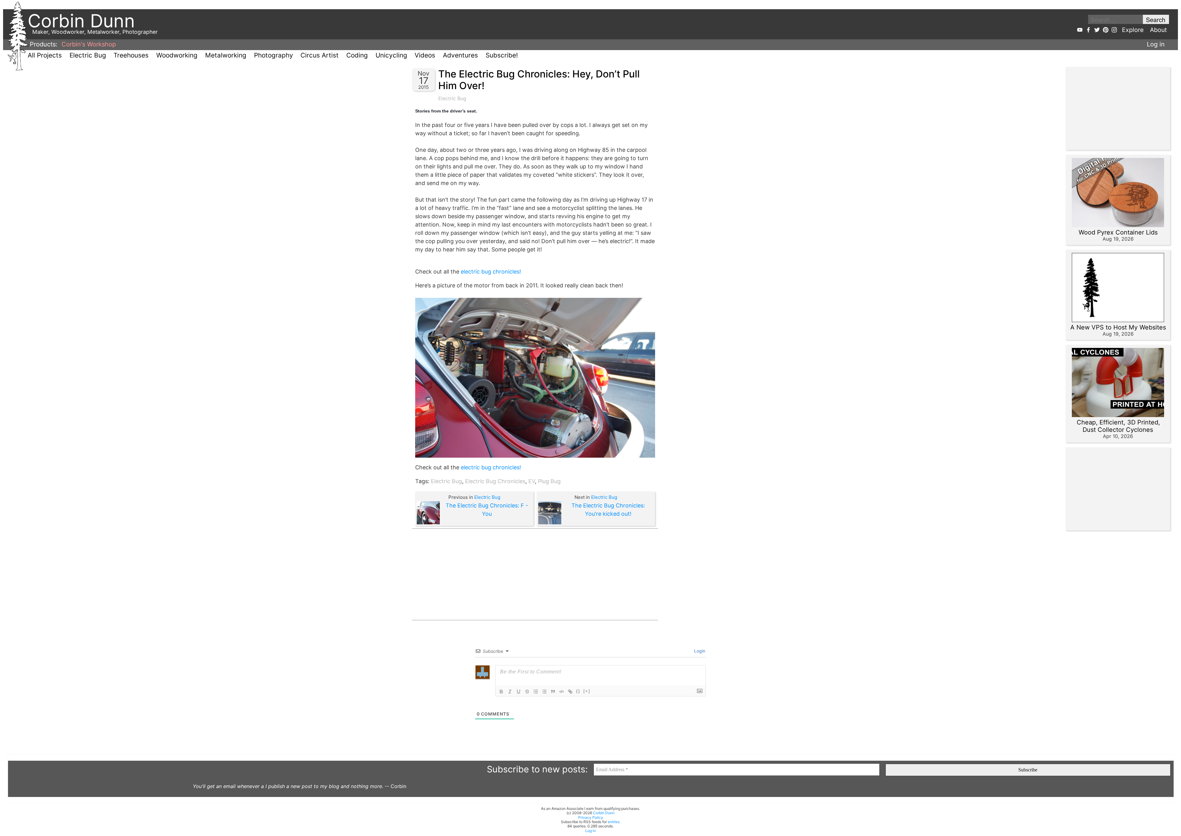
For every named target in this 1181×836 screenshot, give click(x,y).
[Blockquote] (553, 691)
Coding (357, 55)
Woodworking (176, 55)
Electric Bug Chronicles (495, 481)
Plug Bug (549, 481)
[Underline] (518, 691)
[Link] (570, 691)
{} (578, 691)
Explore (1133, 30)
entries (613, 821)
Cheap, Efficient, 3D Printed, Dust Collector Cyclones (1118, 426)
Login (699, 650)
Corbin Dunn (603, 812)
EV (531, 481)
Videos (425, 55)
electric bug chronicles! (491, 271)
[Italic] (510, 691)
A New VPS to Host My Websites (1118, 327)
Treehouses (131, 55)
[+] (586, 691)
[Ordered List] (535, 691)
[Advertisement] (535, 574)
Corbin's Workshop (89, 44)
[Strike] (527, 691)
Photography (273, 55)
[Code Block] (561, 691)
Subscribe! (502, 55)
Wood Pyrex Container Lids (1118, 232)
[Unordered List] (544, 691)
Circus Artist (319, 55)
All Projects (45, 55)
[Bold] (501, 691)
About (1158, 30)
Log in (1156, 44)
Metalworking (225, 55)
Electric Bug (88, 55)
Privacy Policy (590, 817)
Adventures (460, 55)
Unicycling (391, 55)
